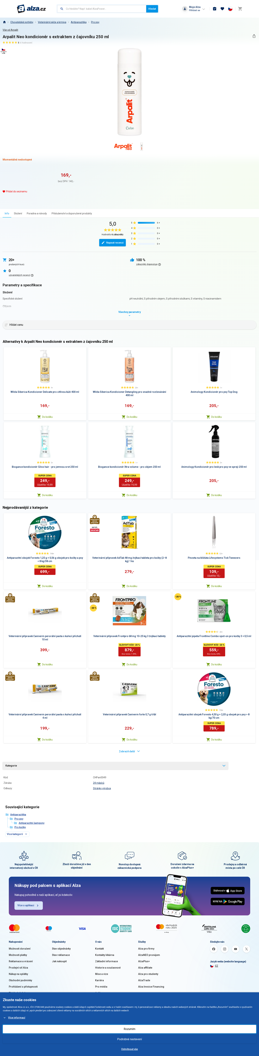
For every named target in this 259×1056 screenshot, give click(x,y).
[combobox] (101, 8)
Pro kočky (20, 827)
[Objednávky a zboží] (214, 9)
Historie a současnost (108, 967)
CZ (216, 965)
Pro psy (95, 22)
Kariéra (99, 980)
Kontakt (99, 948)
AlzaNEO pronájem (149, 955)
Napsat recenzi (115, 242)
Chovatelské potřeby (21, 22)
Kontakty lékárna (104, 955)
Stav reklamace (61, 955)
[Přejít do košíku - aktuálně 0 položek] (240, 9)
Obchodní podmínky (20, 980)
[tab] (7, 213)
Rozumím (129, 1029)
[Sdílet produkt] (254, 36)
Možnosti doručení (19, 948)
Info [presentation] (7, 213)
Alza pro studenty (148, 974)
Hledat (152, 8)
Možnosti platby (18, 955)
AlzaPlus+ (144, 961)
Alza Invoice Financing (151, 986)
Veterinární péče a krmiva (52, 22)
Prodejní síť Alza (18, 967)
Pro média (101, 986)
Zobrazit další (127, 751)
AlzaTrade (144, 980)
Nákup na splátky (18, 974)
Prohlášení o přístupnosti (23, 986)
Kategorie (11, 765)
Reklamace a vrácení (21, 961)
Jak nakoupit (59, 961)
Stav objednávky (61, 948)
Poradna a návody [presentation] (37, 213)
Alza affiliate (145, 967)
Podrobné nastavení (129, 1039)
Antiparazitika (79, 22)
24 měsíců (98, 782)
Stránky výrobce (102, 788)
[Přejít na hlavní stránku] (31, 8)
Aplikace (100, 993)
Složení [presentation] (18, 213)
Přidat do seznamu (16, 191)
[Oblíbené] (222, 9)
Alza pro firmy (146, 948)
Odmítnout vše (129, 1049)
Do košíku (47, 416)
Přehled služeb (17, 993)
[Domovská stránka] (4, 22)
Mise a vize (101, 974)
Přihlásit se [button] (194, 10)
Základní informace (106, 961)
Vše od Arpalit (10, 30)
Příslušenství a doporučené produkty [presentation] (72, 213)
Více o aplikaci (25, 905)
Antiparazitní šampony (31, 823)
